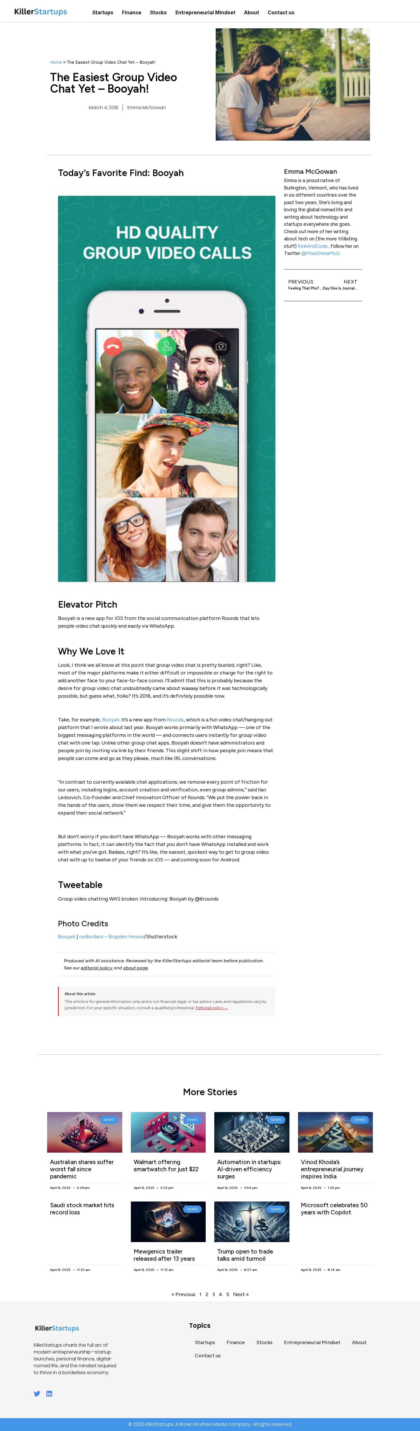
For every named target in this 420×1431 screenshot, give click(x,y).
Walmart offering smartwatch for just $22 (166, 1165)
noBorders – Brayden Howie (111, 936)
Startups (102, 12)
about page (135, 968)
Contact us (281, 12)
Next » (241, 1294)
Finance (131, 12)
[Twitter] (37, 1393)
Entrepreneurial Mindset (205, 12)
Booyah (110, 720)
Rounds (175, 720)
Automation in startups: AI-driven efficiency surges (249, 1169)
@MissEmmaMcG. (321, 253)
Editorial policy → (212, 1007)
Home (56, 62)
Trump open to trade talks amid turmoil (245, 1255)
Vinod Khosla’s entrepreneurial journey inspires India (332, 1169)
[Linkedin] (49, 1393)
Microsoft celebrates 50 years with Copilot (334, 1209)
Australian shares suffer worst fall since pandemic (82, 1169)
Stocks (158, 12)
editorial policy (97, 968)
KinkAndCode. (313, 246)
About (251, 12)
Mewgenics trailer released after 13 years (164, 1255)
